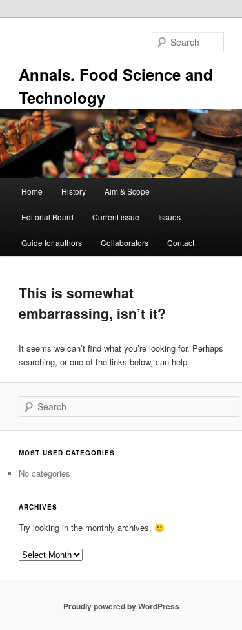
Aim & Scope (127, 191)
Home (32, 191)
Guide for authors (51, 242)
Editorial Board (47, 216)
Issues (169, 216)
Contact (180, 242)
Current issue (115, 216)
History (73, 191)
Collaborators (124, 242)
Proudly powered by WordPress (121, 606)
